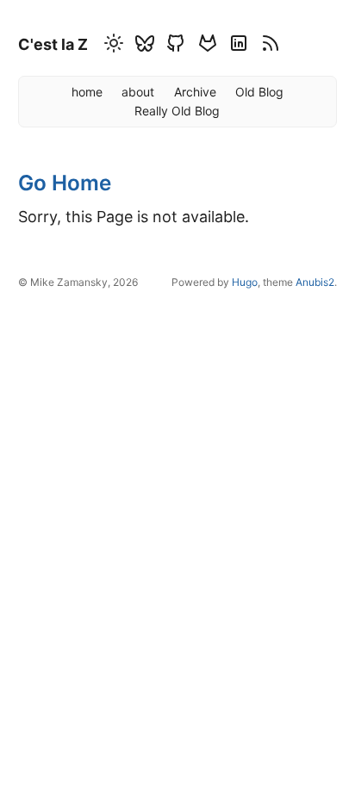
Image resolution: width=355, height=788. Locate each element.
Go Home (64, 182)
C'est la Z (53, 44)
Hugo (245, 282)
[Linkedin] (236, 46)
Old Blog (259, 91)
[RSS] (268, 46)
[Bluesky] (142, 46)
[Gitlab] (205, 46)
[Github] (173, 46)
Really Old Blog (177, 110)
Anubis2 (315, 282)
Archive (195, 91)
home (87, 91)
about (137, 91)
